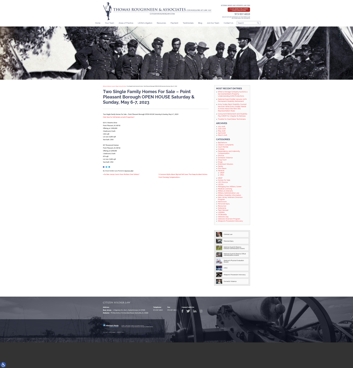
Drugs (220, 162)
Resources (222, 206)
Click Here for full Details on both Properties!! (118, 117)
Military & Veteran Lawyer (109, 86)
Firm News (222, 168)
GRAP (220, 178)
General (221, 170)
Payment (174, 23)
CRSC (222, 175)
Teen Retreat (223, 210)
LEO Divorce (223, 182)
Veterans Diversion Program (229, 219)
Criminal (221, 149)
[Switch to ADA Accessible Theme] (3, 365)
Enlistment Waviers (225, 164)
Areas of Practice (126, 23)
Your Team (109, 23)
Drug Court (222, 160)
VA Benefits (222, 214)
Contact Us (228, 23)
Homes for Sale (122, 86)
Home (97, 23)
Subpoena (222, 208)
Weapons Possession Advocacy (230, 221)
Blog (200, 23)
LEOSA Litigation (145, 23)
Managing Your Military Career (229, 186)
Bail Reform (222, 143)
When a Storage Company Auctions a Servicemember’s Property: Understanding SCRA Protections (232, 94)
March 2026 (222, 135)
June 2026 (222, 129)
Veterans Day (223, 217)
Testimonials (188, 23)
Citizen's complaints (226, 145)
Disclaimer (112, 332)
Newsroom (222, 202)
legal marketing (135, 326)
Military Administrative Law (228, 193)
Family (220, 166)
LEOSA (220, 184)
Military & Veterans (225, 191)
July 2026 (221, 127)
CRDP (222, 173)
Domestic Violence (225, 158)
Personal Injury (224, 204)
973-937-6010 (242, 14)
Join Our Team (213, 23)
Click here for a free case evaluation (239, 9)
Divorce (221, 155)
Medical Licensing (225, 189)
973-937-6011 (172, 310)
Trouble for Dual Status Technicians (232, 119)
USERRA (221, 212)
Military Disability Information (229, 195)
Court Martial (223, 147)
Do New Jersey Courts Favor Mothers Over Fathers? (121, 174)
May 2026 (221, 131)
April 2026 (222, 133)
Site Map (105, 332)
